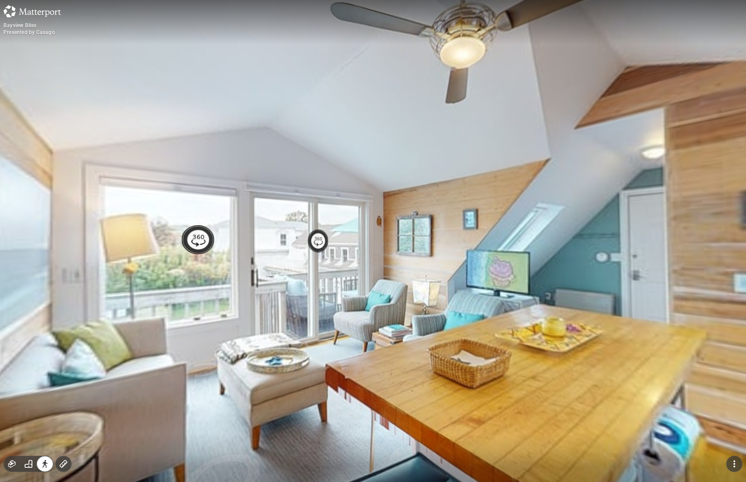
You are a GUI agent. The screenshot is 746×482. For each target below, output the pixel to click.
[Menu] (734, 464)
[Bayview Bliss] (373, 241)
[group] (28, 464)
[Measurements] (63, 464)
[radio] (12, 464)
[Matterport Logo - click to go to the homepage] (32, 11)
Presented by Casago (29, 32)
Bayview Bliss (20, 25)
